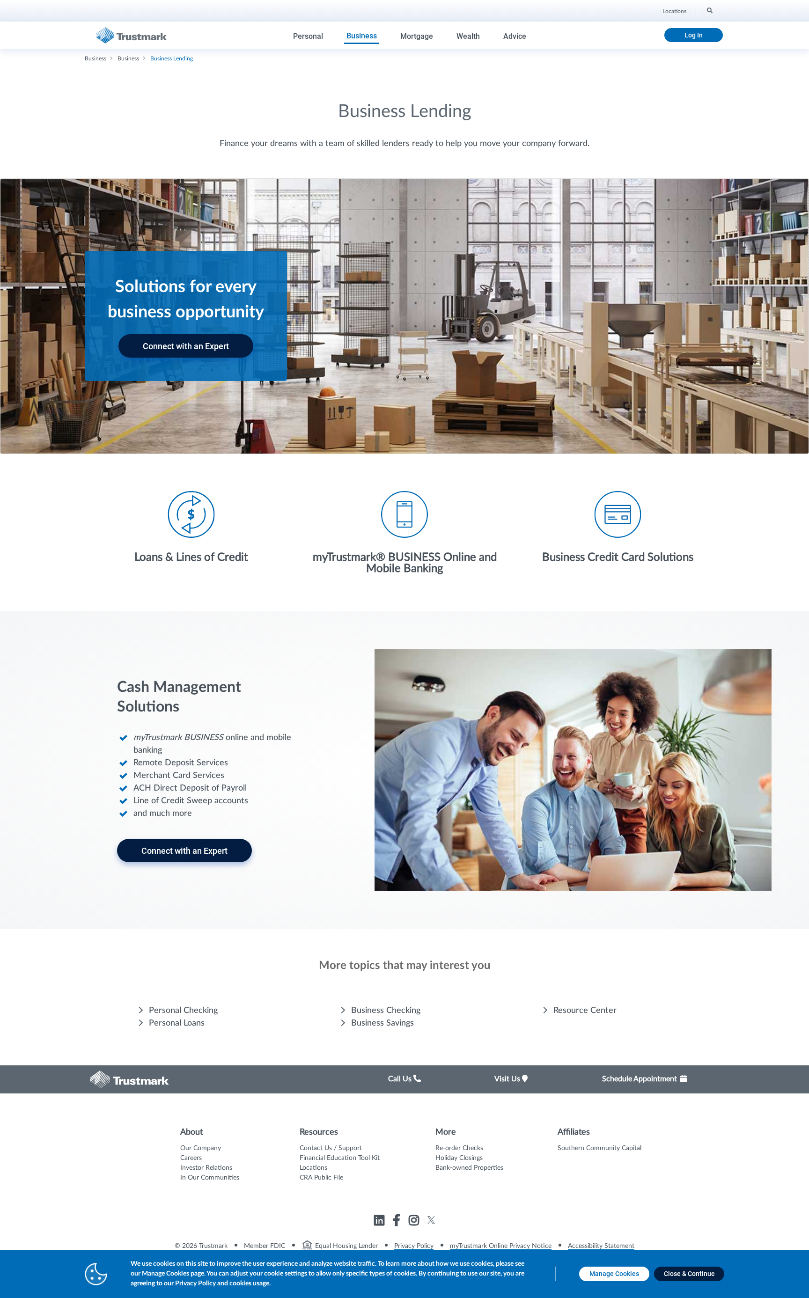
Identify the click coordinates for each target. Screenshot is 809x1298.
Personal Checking (183, 1010)
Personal (308, 36)
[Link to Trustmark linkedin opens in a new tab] (380, 1221)
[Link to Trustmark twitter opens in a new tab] (431, 1220)
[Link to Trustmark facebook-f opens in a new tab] (398, 1221)
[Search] (709, 9)
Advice (514, 36)
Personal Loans (177, 1023)
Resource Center (585, 1010)
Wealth (468, 36)
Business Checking (385, 1010)
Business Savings (382, 1023)
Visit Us (508, 1079)
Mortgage (416, 36)
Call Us (400, 1079)
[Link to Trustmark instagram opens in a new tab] (415, 1221)
